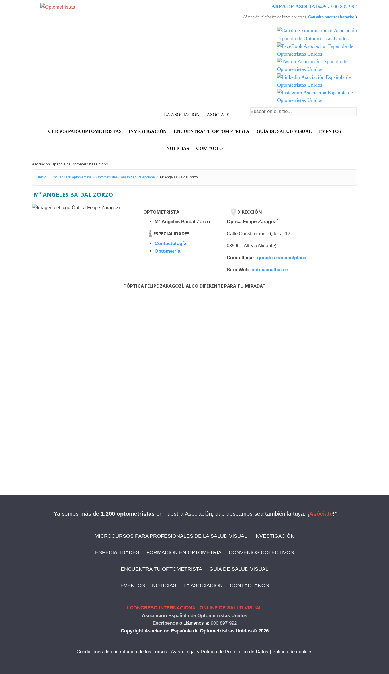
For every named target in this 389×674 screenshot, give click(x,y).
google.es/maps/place (281, 257)
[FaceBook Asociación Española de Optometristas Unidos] (317, 50)
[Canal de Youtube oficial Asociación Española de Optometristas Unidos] (317, 34)
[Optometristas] (57, 6)
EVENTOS (330, 131)
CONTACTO (209, 148)
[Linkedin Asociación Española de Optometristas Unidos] (317, 81)
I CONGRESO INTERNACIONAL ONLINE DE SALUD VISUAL (194, 608)
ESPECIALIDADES (117, 552)
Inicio (42, 177)
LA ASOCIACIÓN (182, 114)
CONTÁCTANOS (249, 585)
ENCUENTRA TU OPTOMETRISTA (161, 569)
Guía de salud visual (284, 131)
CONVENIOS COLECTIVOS (261, 552)
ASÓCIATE (218, 114)
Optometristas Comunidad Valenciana (125, 177)
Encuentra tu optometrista (211, 131)
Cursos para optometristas (85, 131)
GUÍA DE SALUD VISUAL (238, 569)
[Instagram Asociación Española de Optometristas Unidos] (317, 96)
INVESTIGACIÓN (148, 131)
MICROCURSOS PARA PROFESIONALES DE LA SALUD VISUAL (171, 536)
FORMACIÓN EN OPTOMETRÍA (184, 552)
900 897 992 (344, 6)
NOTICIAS (177, 148)
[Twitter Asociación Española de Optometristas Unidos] (317, 65)
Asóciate (321, 514)
